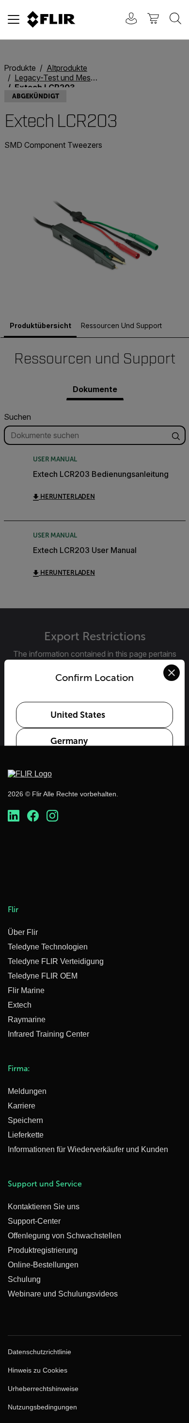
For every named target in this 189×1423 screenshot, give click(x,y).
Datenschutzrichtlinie (39, 1352)
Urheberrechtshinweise (43, 1388)
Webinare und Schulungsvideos (63, 1294)
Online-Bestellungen (43, 1265)
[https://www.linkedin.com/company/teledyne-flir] (13, 816)
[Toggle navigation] (13, 19)
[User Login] (126, 19)
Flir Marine (26, 990)
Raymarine (27, 1019)
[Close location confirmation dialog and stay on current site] (171, 672)
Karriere (21, 1106)
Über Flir (23, 932)
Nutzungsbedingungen (42, 1407)
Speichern (25, 1120)
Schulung (24, 1279)
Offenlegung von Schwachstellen (64, 1236)
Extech (20, 1005)
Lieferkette (26, 1135)
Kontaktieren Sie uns (43, 1206)
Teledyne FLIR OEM (43, 976)
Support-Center (34, 1221)
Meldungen (27, 1091)
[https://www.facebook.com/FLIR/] (33, 816)
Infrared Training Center (48, 1034)
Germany (69, 741)
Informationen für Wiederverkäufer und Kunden (88, 1149)
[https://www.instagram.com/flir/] (52, 816)
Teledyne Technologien (48, 947)
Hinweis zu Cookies (37, 1370)
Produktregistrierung (43, 1250)
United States (77, 715)
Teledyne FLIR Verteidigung (56, 961)
